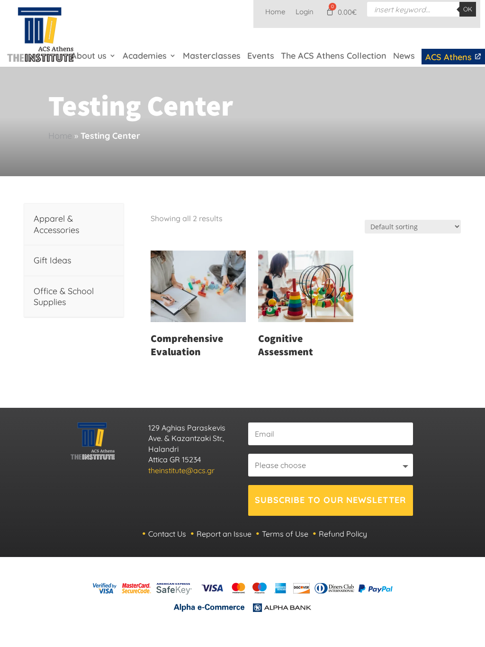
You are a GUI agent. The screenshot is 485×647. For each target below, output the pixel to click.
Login (305, 12)
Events (260, 55)
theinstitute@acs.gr (181, 470)
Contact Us (167, 534)
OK (467, 9)
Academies (145, 55)
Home (275, 12)
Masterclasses (212, 55)
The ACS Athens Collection (333, 55)
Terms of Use (285, 534)
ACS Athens (449, 57)
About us (89, 55)
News (404, 55)
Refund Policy (343, 534)
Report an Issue (224, 534)
